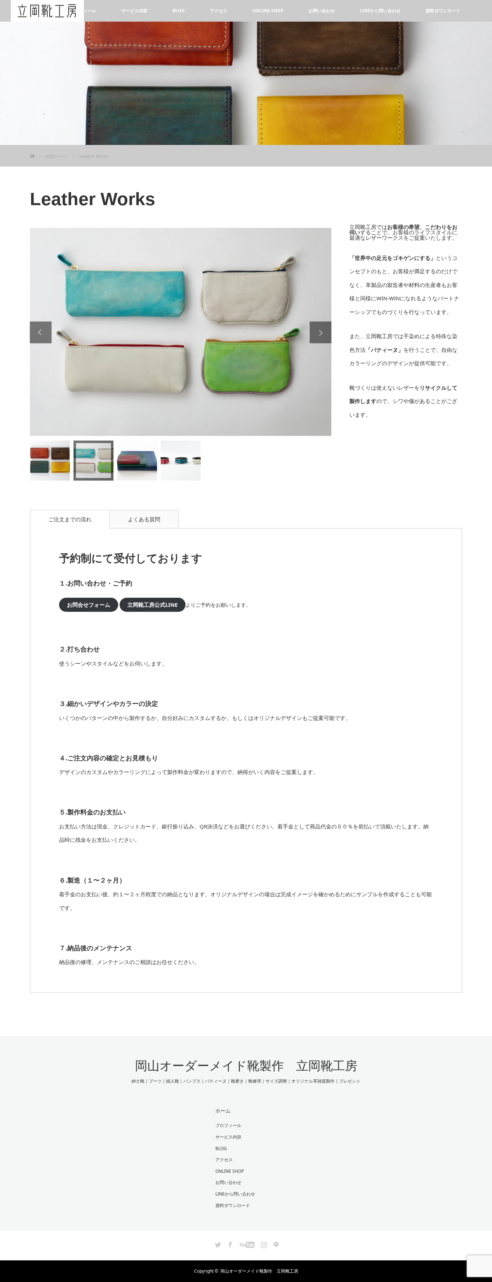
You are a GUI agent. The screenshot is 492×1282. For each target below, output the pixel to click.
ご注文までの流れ (69, 519)
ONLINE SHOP (267, 11)
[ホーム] (32, 147)
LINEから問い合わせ (380, 11)
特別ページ (56, 156)
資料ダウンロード (443, 11)
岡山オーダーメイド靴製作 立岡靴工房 (246, 1066)
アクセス (218, 11)
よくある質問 (144, 519)
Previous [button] (41, 332)
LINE (275, 1243)
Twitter (217, 1243)
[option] (180, 332)
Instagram (263, 1243)
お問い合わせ (322, 11)
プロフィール (228, 1125)
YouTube (246, 1243)
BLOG (179, 11)
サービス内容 (134, 11)
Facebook (229, 1243)
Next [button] (320, 332)
